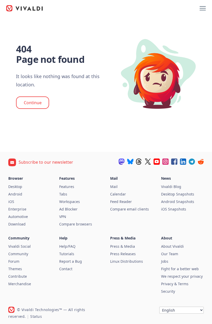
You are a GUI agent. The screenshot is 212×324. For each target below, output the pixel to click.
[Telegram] (192, 162)
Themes (15, 268)
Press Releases (123, 253)
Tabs (63, 194)
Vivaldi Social (19, 246)
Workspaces (69, 201)
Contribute (17, 276)
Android (15, 194)
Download (17, 224)
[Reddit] (201, 162)
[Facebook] (174, 162)
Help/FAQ (67, 246)
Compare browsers (75, 224)
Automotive (18, 216)
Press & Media (122, 246)
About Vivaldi (172, 246)
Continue (33, 103)
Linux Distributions (126, 261)
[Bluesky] (130, 162)
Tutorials (66, 253)
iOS (11, 201)
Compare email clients (129, 209)
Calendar (118, 194)
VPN (62, 216)
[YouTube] (157, 162)
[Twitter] (148, 162)
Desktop (15, 186)
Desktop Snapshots (177, 194)
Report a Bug (70, 261)
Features (66, 186)
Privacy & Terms (174, 283)
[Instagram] (165, 162)
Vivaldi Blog (171, 186)
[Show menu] (202, 8)
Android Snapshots (177, 201)
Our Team (169, 253)
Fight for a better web (180, 268)
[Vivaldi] (24, 8)
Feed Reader (121, 201)
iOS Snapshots (173, 209)
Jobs (164, 261)
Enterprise (17, 209)
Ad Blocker (68, 209)
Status (36, 316)
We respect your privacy (182, 276)
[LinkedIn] (183, 162)
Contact (65, 268)
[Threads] (139, 162)
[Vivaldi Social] (121, 162)
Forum (13, 261)
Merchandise (19, 283)
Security (168, 291)
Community (18, 253)
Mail (114, 186)
